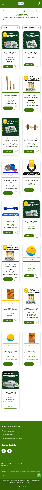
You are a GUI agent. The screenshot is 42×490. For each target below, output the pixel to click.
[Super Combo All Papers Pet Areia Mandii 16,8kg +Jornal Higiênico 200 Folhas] (16, 279)
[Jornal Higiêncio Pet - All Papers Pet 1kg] (37, 65)
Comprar (8, 108)
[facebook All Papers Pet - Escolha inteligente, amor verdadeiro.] (9, 451)
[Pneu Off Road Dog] (37, 190)
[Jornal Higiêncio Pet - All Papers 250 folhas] (37, 236)
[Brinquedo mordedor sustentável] (16, 108)
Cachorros (10, 11)
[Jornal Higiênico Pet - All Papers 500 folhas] (16, 66)
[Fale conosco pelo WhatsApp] (39, 475)
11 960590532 (8, 435)
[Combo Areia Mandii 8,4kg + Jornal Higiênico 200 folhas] (37, 322)
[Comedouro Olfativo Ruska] (16, 193)
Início (3, 11)
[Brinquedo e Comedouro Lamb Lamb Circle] (16, 320)
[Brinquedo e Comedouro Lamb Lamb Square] (37, 364)
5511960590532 (9, 431)
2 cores (10, 302)
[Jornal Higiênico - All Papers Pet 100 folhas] (16, 151)
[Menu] (3, 4)
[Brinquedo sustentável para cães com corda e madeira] (37, 151)
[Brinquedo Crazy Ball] (37, 276)
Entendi (21, 486)
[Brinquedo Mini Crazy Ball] (16, 364)
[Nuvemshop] (7, 476)
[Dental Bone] (16, 232)
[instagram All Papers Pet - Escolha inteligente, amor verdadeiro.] (3, 451)
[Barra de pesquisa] (34, 4)
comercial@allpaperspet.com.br (14, 439)
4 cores (10, 175)
